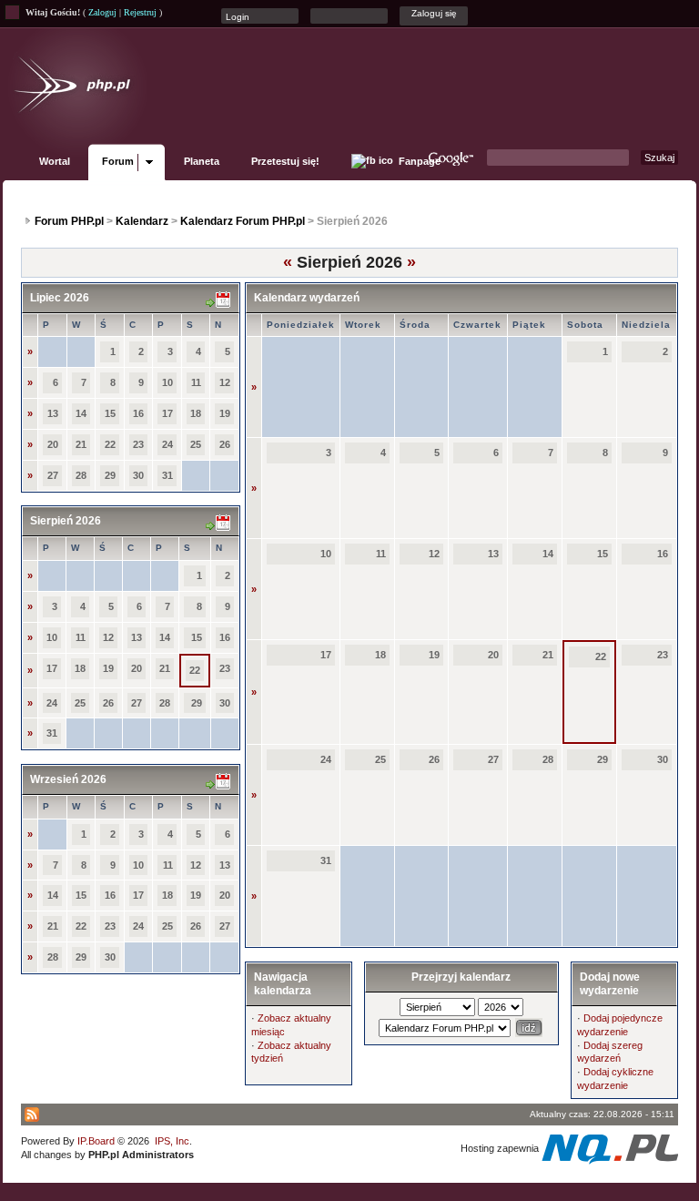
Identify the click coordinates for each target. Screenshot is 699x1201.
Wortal (54, 161)
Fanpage (418, 161)
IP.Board (96, 1140)
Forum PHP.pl (69, 221)
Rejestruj (140, 12)
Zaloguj (102, 12)
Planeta (201, 161)
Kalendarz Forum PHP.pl (242, 221)
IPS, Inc (172, 1140)
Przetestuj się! (285, 161)
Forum (118, 161)
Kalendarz (142, 221)
